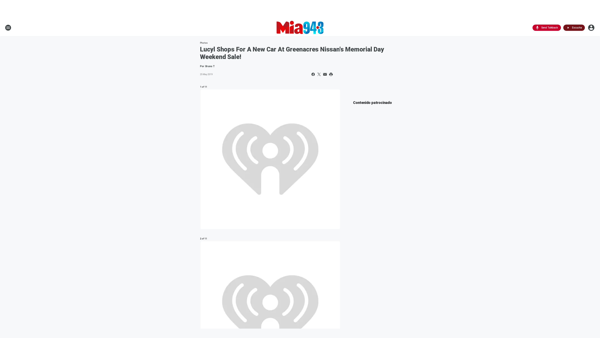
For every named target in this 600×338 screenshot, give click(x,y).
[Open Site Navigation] (8, 28)
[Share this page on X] (319, 74)
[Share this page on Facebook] (313, 74)
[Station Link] (300, 28)
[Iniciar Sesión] (591, 28)
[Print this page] (331, 74)
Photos (204, 43)
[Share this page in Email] (325, 74)
